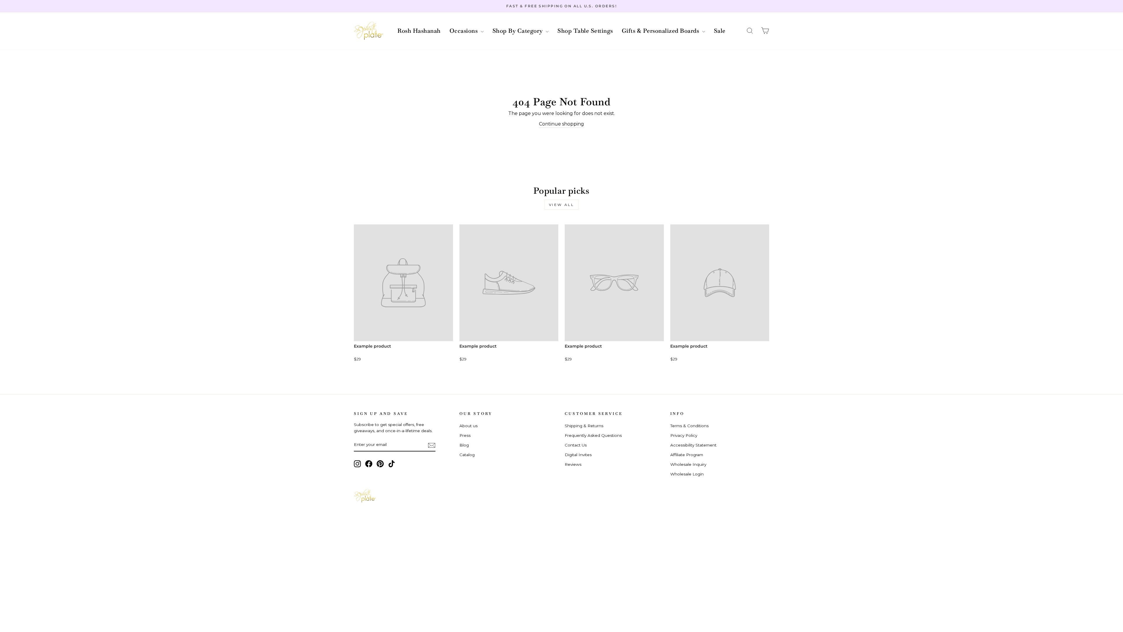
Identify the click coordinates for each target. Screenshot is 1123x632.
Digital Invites (578, 454)
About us (468, 425)
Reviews (573, 464)
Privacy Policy (683, 435)
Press (465, 435)
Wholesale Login (687, 474)
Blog (464, 445)
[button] (749, 31)
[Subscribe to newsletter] (431, 445)
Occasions (464, 31)
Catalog (467, 454)
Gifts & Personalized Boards (661, 31)
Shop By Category (518, 31)
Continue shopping (561, 124)
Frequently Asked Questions (593, 435)
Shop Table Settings (585, 31)
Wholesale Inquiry (688, 464)
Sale (720, 31)
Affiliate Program (686, 454)
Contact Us (576, 445)
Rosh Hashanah (419, 31)
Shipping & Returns (584, 425)
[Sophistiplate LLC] (368, 31)
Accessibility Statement (693, 445)
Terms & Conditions (689, 425)
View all (561, 204)
